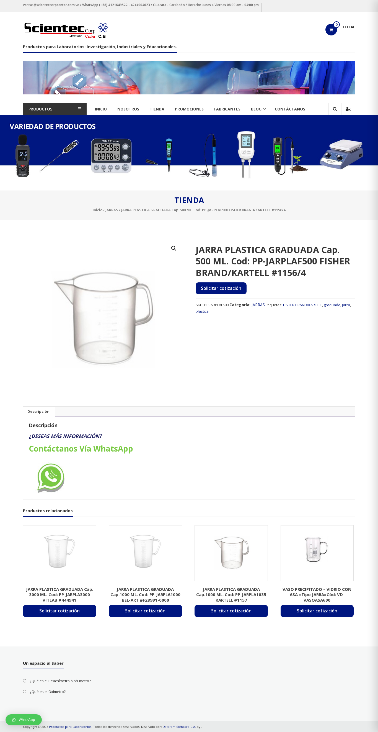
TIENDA (157, 109)
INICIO (101, 109)
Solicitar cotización (221, 288)
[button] (174, 248)
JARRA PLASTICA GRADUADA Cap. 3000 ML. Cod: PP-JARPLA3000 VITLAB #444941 (59, 594)
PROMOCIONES (189, 109)
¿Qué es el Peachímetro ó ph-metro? (60, 680)
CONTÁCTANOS (290, 109)
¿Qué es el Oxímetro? (48, 691)
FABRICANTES (227, 109)
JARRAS (111, 209)
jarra (346, 304)
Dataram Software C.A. (179, 727)
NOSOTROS (128, 109)
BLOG (256, 109)
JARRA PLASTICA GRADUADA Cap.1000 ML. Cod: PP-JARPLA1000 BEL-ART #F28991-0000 (145, 594)
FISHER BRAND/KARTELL (302, 304)
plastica (202, 311)
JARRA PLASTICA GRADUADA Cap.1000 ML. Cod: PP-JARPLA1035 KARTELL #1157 (231, 594)
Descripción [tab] (38, 411)
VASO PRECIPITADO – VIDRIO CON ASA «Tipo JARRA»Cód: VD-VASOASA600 (317, 594)
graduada (332, 304)
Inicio (97, 209)
